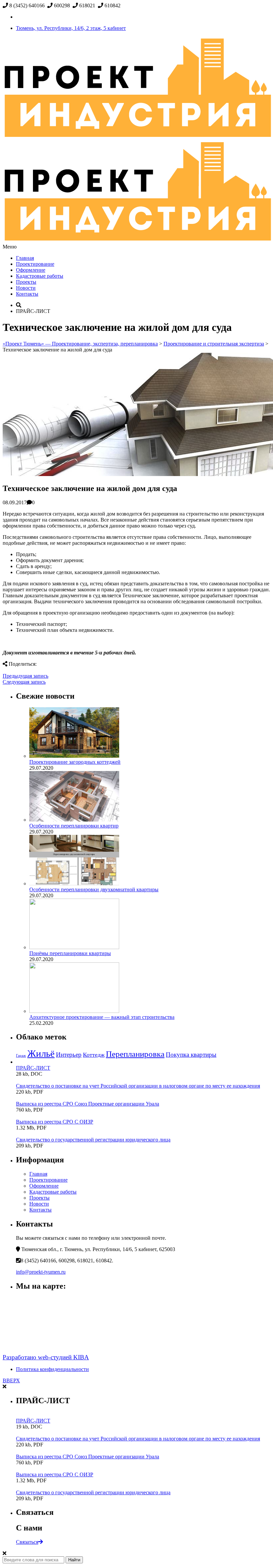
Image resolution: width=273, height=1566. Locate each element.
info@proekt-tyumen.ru (41, 1272)
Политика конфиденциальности (52, 1369)
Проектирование (35, 264)
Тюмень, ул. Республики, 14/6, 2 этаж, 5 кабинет (71, 28)
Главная (25, 258)
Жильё (41, 1053)
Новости (26, 288)
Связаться (27, 1542)
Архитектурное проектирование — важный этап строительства (101, 1017)
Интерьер (69, 1054)
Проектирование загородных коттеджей (75, 762)
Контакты (27, 294)
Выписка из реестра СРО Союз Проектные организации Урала (87, 1104)
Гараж (21, 1055)
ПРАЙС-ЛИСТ (33, 1068)
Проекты (26, 282)
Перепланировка (135, 1054)
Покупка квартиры (191, 1054)
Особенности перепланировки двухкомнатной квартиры (93, 889)
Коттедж (94, 1054)
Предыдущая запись (25, 676)
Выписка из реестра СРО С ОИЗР (54, 1122)
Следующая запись (24, 682)
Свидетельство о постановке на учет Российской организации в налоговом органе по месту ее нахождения (138, 1086)
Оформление (30, 270)
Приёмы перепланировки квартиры (70, 953)
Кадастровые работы (39, 276)
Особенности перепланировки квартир (74, 826)
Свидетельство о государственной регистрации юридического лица (93, 1139)
